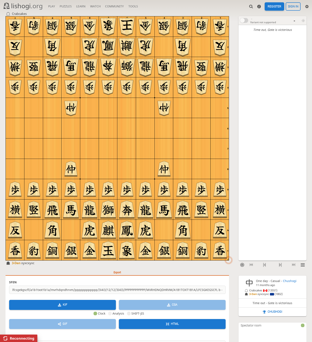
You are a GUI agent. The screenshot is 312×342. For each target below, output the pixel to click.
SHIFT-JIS (137, 313)
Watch (95, 6)
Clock (101, 313)
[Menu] (302, 265)
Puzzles (66, 6)
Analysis (118, 313)
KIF (65, 304)
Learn (81, 6)
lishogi (27, 5)
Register (274, 6)
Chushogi (290, 281)
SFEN (13, 282)
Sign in (293, 6)
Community (114, 6)
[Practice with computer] (242, 265)
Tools (133, 6)
